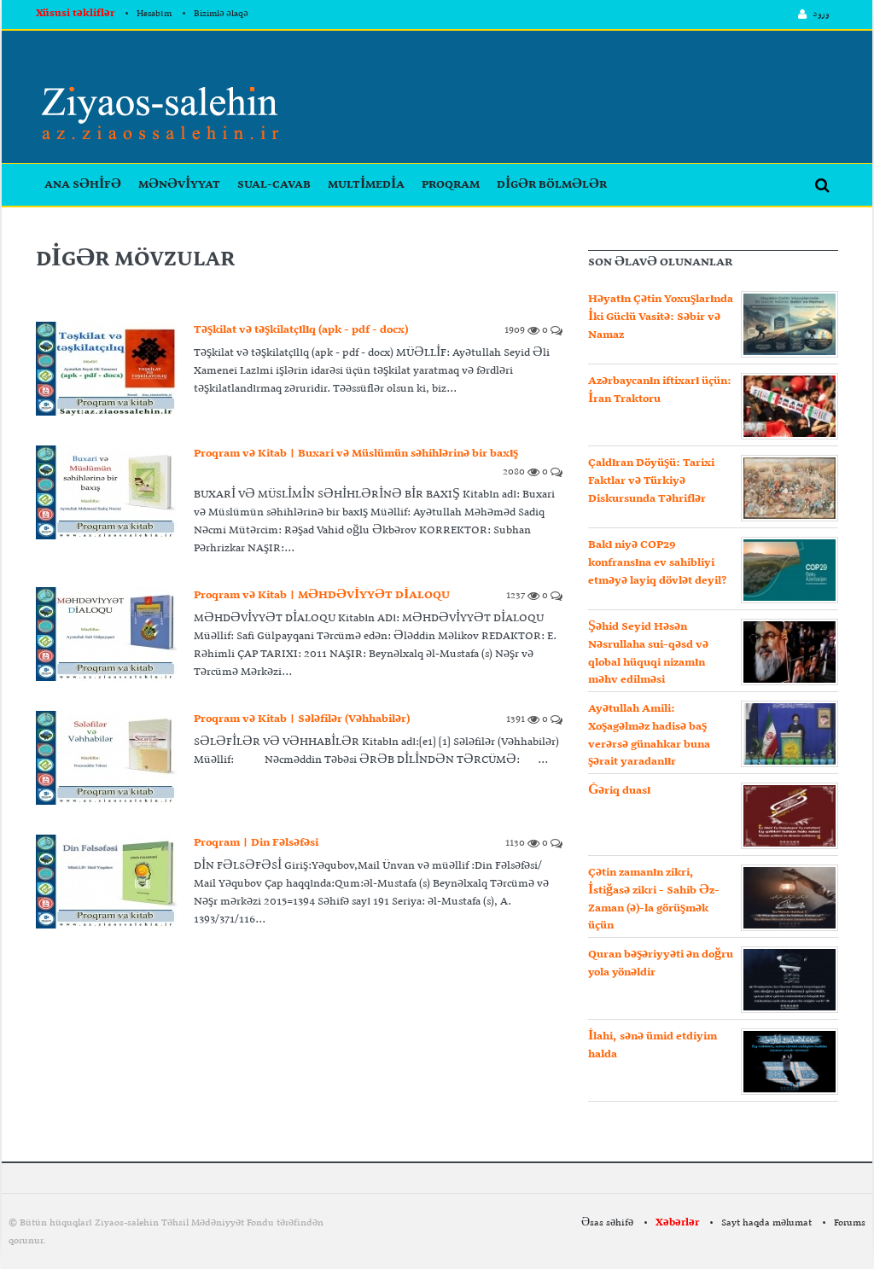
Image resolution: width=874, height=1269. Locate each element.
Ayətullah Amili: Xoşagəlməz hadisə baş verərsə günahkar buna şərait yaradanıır (649, 735)
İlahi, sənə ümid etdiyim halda (652, 1045)
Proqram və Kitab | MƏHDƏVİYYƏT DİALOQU (322, 595)
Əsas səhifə (607, 1222)
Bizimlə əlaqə (221, 14)
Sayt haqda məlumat (766, 1222)
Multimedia (366, 185)
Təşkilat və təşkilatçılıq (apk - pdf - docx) (301, 330)
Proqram (451, 185)
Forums (849, 1222)
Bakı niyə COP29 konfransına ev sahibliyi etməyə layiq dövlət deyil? (657, 563)
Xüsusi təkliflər (75, 13)
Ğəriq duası (619, 790)
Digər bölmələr (552, 185)
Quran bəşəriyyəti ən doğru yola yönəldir (660, 963)
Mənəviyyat (179, 185)
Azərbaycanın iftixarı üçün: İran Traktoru (659, 390)
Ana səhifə (82, 185)
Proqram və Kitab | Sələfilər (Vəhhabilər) (302, 719)
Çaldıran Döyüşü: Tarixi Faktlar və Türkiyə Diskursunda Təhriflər (651, 481)
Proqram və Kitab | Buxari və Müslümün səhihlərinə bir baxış (356, 453)
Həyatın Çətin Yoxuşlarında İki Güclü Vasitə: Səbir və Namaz (660, 317)
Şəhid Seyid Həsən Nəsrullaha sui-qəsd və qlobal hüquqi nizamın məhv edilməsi (648, 653)
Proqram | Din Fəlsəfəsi (256, 843)
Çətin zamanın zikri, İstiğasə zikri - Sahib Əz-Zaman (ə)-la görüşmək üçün (654, 899)
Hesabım (154, 14)
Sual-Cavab (274, 185)
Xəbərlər (677, 1223)
